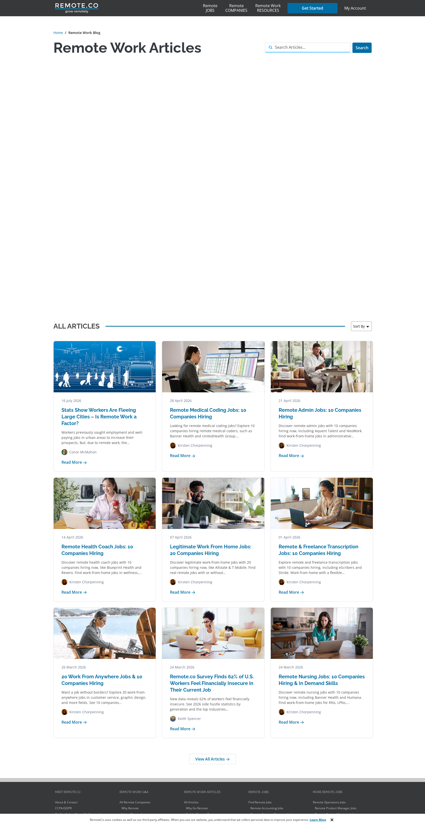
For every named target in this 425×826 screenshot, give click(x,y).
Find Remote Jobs (260, 802)
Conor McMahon (83, 452)
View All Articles (210, 759)
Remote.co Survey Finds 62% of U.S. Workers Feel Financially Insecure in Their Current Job (212, 683)
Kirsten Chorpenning (195, 445)
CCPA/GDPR (63, 808)
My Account (355, 8)
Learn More (318, 820)
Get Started (312, 8)
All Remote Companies (135, 802)
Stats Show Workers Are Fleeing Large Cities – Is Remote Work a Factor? (99, 416)
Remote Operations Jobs (329, 802)
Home (58, 32)
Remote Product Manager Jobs (335, 808)
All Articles (191, 802)
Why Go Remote (197, 808)
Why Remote (130, 808)
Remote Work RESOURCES (268, 8)
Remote (210, 8)
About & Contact (66, 802)
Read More (72, 462)
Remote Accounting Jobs (266, 808)
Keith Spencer (189, 718)
